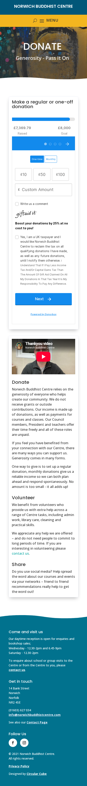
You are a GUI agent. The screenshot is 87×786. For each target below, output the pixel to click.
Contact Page (37, 722)
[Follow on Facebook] (13, 743)
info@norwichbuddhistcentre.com (35, 715)
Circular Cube (37, 774)
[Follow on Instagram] (24, 743)
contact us (20, 553)
